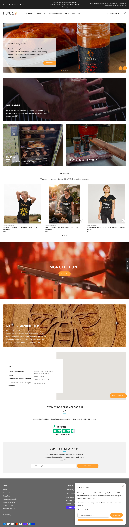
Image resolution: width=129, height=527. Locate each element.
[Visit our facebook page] (3, 4)
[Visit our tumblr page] (17, 4)
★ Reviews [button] (127, 265)
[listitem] (64, 4)
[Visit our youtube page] (23, 4)
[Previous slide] (120, 68)
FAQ (4, 511)
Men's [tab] (53, 179)
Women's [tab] (44, 179)
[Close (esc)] (123, 485)
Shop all (64, 273)
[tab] (62, 235)
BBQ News (76, 13)
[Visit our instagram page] (6, 4)
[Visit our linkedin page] (9, 4)
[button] (61, 70)
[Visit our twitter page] (20, 4)
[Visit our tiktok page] (15, 4)
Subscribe (116, 515)
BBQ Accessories (55, 13)
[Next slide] (125, 68)
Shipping (6, 496)
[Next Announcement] (83, 4)
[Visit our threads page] (12, 4)
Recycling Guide (9, 508)
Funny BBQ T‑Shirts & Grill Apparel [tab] (73, 179)
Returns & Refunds (10, 499)
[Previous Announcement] (46, 4)
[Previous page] (3, 204)
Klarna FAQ (7, 515)
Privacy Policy (8, 505)
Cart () (116, 13)
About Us (6, 490)
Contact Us (7, 493)
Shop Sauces (48, 58)
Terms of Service (9, 502)
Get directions (118, 395)
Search (107, 14)
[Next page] (126, 204)
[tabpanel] (64, 210)
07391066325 (71, 494)
